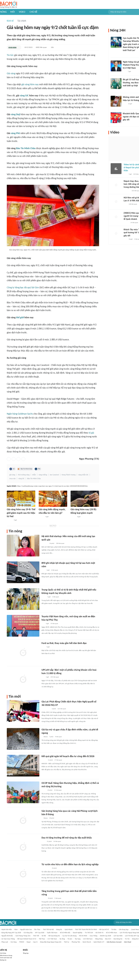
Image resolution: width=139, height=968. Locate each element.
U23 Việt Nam (88, 939)
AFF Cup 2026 (39, 933)
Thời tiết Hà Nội (48, 929)
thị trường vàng (23, 475)
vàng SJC (24, 95)
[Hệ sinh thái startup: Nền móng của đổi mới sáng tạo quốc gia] (23, 545)
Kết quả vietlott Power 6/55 (26, 939)
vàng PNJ (15, 133)
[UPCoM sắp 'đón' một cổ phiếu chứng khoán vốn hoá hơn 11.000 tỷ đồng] (23, 679)
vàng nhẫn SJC (83, 475)
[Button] (19, 47)
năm (16, 929)
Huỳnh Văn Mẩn (6, 929)
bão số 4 (108, 939)
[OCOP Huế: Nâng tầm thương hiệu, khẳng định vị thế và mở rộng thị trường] (23, 792)
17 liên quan (58, 760)
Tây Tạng (77, 939)
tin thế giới (89, 933)
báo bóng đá (118, 939)
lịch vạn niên (118, 936)
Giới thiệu (3, 953)
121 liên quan (62, 709)
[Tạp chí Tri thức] (43, 570)
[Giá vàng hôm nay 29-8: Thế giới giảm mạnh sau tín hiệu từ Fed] (21, 499)
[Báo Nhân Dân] (44, 898)
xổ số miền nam (111, 933)
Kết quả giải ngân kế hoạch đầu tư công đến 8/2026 (68, 756)
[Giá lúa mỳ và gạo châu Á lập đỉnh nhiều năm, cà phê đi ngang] (23, 739)
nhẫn (34, 475)
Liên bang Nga (124, 929)
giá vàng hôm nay (30, 84)
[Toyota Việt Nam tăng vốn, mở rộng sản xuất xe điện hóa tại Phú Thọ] (23, 626)
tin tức (127, 939)
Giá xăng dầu (28, 933)
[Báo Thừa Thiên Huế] (44, 760)
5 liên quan (57, 898)
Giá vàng (11, 73)
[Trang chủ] (8, 4)
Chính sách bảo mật (6, 958)
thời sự (66, 942)
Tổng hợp (26, 953)
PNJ (39, 469)
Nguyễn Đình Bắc (7, 936)
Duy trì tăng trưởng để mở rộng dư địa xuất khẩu (67, 838)
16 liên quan (57, 841)
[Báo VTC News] (127, 191)
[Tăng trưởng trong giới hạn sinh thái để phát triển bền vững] (23, 900)
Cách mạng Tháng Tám (23, 936)
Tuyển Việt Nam (52, 933)
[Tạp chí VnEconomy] (44, 790)
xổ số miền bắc (65, 933)
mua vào (12, 479)
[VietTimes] (44, 597)
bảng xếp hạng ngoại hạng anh (50, 942)
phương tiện (76, 942)
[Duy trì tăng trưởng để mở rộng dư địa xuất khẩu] (23, 847)
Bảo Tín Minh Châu (26, 148)
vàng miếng (43, 475)
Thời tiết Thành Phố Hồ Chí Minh (86, 929)
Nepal (29, 942)
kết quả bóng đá (54, 936)
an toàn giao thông (8, 939)
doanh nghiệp (77, 933)
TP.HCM (21, 942)
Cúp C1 (35, 942)
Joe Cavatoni (54, 475)
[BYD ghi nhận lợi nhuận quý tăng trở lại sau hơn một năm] (23, 572)
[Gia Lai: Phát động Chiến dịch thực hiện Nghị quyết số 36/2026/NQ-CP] (23, 711)
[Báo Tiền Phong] (41, 517)
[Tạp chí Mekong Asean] (43, 624)
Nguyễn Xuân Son (26, 929)
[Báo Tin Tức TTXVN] (43, 841)
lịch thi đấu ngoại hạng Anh (129, 933)
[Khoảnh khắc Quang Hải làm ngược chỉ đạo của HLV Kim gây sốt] (116, 117)
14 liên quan (134, 222)
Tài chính (21, 21)
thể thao (42, 939)
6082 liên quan (41, 47)
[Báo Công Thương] (45, 543)
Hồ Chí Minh (83, 936)
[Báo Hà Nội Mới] (9, 520)
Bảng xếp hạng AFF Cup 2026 (11, 933)
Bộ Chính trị (99, 933)
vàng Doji (15, 114)
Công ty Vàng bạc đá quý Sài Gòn (23, 287)
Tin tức (10, 55)
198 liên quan (60, 543)
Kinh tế (10, 21)
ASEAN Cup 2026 (105, 936)
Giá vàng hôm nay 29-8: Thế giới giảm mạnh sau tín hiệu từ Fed (21, 513)
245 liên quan (54, 677)
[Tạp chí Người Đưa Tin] (125, 89)
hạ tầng (62, 939)
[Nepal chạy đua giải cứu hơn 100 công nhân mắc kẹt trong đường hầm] (116, 185)
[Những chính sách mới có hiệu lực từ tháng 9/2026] (116, 101)
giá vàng (12, 475)
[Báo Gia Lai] (46, 709)
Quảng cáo (3, 960)
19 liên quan (54, 623)
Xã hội (44, 936)
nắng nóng (99, 939)
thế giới (20, 317)
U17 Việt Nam (52, 939)
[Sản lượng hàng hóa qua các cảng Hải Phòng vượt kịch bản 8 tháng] (23, 820)
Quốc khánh (68, 929)
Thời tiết (36, 936)
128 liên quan (133, 204)
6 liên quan (54, 570)
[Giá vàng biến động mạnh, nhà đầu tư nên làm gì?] (53, 499)
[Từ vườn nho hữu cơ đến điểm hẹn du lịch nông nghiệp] (23, 874)
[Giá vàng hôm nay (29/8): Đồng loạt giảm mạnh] (85, 499)
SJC (14, 469)
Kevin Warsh (87, 942)
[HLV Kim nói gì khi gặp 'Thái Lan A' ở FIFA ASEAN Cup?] (116, 201)
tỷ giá (91, 433)
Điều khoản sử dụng (6, 955)
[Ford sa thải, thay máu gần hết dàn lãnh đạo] (23, 652)
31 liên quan (58, 790)
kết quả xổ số (104, 929)
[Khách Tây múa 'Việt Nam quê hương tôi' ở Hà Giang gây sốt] (116, 233)
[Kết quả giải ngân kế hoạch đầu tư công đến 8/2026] (23, 765)
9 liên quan (58, 737)
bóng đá (59, 929)
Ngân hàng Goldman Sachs (20, 414)
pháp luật (4, 942)
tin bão (113, 929)
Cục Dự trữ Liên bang (69, 936)
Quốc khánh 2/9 (99, 942)
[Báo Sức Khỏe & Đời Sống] (12, 47)
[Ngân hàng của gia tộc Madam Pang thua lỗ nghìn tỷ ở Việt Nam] (116, 65)
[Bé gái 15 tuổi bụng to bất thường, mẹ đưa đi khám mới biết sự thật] (116, 83)
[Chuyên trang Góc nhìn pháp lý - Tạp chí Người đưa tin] (124, 54)
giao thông (93, 936)
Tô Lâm (69, 939)
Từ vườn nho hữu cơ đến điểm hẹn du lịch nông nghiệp (70, 864)
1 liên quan (55, 597)
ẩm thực (37, 929)
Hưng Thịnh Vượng (68, 475)
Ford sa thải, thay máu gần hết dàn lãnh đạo (64, 643)
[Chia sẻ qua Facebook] (9, 459)
